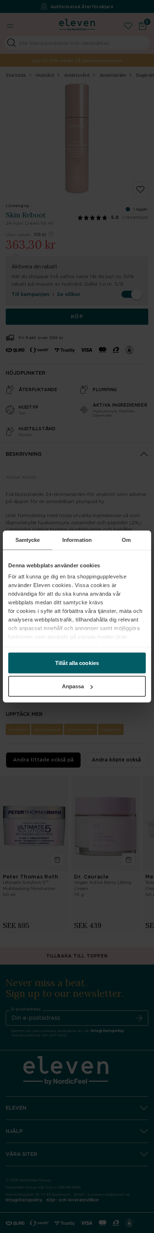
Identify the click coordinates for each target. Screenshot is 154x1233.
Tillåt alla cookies (77, 663)
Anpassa (73, 686)
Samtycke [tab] (27, 540)
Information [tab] (77, 540)
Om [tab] (126, 540)
